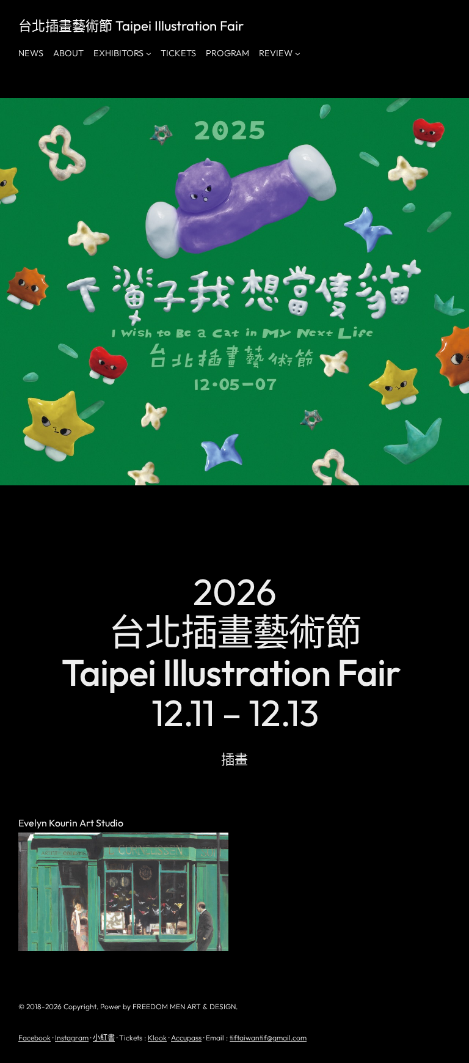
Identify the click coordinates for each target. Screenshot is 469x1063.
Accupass (186, 1037)
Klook (157, 1037)
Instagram (72, 1037)
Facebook (34, 1037)
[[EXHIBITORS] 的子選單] (148, 53)
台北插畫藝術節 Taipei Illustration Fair (131, 25)
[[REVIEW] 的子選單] (297, 53)
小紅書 (104, 1037)
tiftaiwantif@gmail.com (268, 1037)
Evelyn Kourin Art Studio (70, 823)
